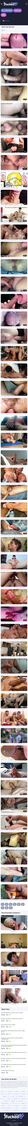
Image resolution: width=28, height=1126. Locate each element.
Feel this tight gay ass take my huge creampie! (12, 1012)
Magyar (4, 1096)
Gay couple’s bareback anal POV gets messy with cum (14, 1052)
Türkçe (16, 1108)
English (3, 1105)
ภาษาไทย (9, 1091)
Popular (17, 10)
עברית (2, 1098)
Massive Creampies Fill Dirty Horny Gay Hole (11, 1018)
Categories (8, 10)
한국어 (16, 1091)
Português (20, 1096)
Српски (20, 1101)
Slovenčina (15, 1110)
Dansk (8, 1094)
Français (25, 1105)
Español (13, 1101)
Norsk (2, 1091)
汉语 (9, 1105)
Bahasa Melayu (5, 1103)
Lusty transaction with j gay (7, 1070)
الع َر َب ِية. (12, 1096)
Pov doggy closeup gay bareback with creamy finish (13, 1064)
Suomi (2, 1094)
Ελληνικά (16, 1094)
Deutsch (24, 1110)
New (3, 15)
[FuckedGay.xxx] (11, 4)
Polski (8, 1098)
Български (16, 1105)
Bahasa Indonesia (7, 1108)
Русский (6, 1101)
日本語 (23, 1091)
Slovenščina (7, 1110)
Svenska (23, 1098)
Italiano (23, 1103)
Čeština (23, 1094)
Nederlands (24, 1108)
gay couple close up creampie (8, 1024)
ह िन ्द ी (15, 1103)
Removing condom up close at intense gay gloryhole (13, 1058)
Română (16, 1098)
